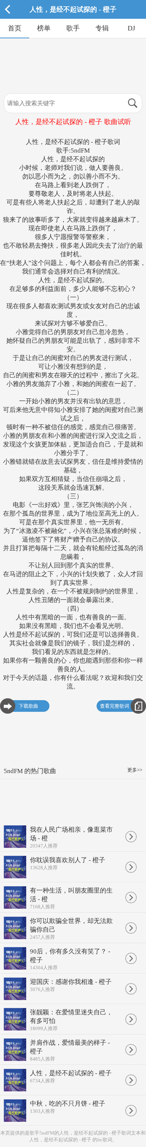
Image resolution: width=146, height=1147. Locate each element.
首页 (14, 28)
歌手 (73, 28)
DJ (131, 28)
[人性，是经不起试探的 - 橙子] (73, 17)
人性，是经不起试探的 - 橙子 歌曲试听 (73, 122)
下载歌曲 (28, 706)
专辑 (102, 28)
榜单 (44, 28)
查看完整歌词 (114, 706)
